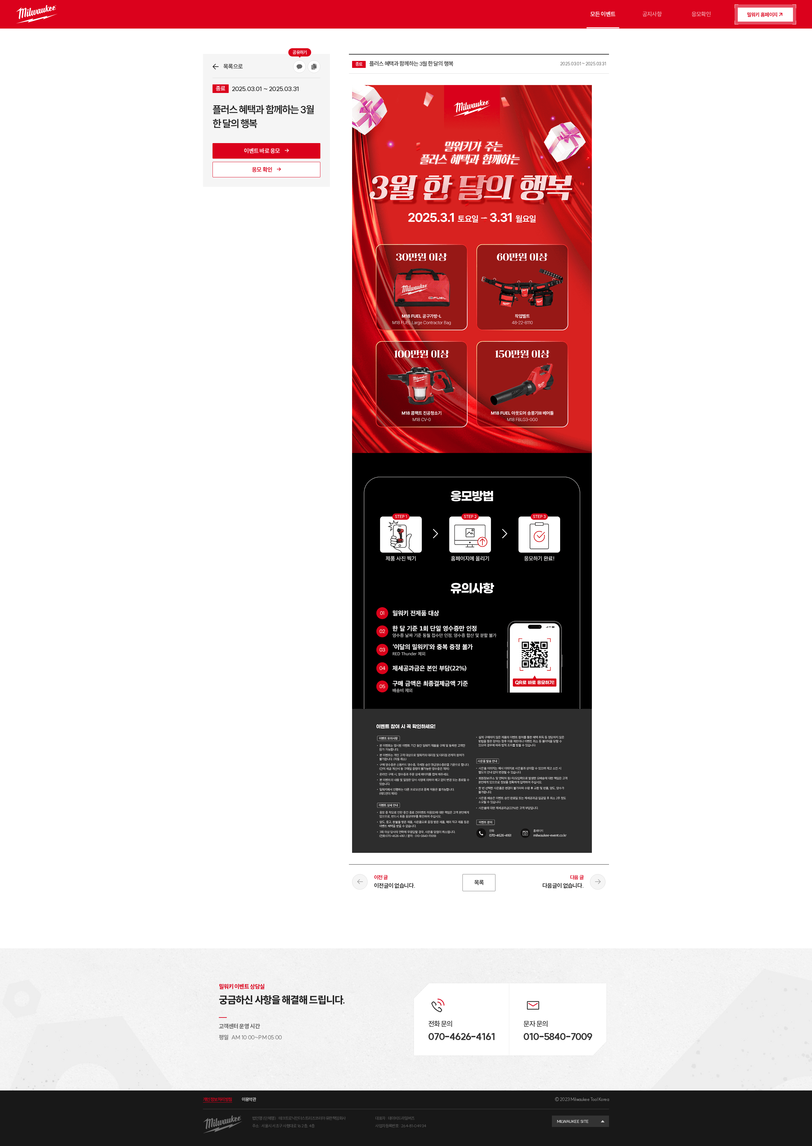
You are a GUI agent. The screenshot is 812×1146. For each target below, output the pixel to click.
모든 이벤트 (603, 14)
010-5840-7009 (557, 1037)
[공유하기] (299, 66)
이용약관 (249, 1099)
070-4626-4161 (461, 1037)
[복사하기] (314, 66)
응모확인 (701, 14)
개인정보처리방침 (217, 1099)
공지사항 (652, 14)
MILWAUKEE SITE (573, 1121)
